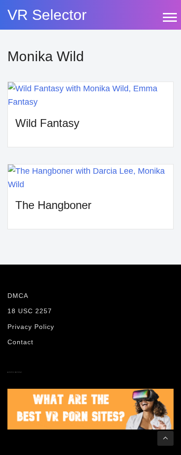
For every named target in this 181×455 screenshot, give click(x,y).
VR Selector (47, 14)
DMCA (17, 295)
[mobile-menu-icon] (169, 17)
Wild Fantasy (47, 123)
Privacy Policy (30, 326)
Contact (20, 342)
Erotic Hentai (14, 372)
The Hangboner (53, 205)
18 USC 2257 (29, 311)
